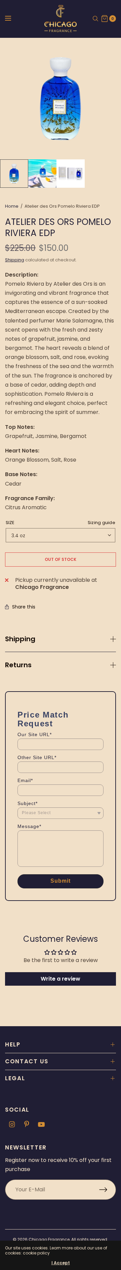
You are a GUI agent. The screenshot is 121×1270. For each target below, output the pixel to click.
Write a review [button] (60, 979)
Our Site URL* (34, 734)
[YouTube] (41, 1124)
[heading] (60, 719)
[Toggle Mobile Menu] (12, 18)
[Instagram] (11, 1124)
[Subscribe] (107, 1190)
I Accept (60, 1263)
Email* (25, 780)
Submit (60, 881)
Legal (15, 1078)
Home (11, 206)
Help (13, 1044)
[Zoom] (60, 98)
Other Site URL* (36, 757)
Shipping (14, 260)
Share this (23, 606)
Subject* (27, 803)
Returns (18, 665)
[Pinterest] (26, 1124)
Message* (29, 826)
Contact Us (26, 1061)
